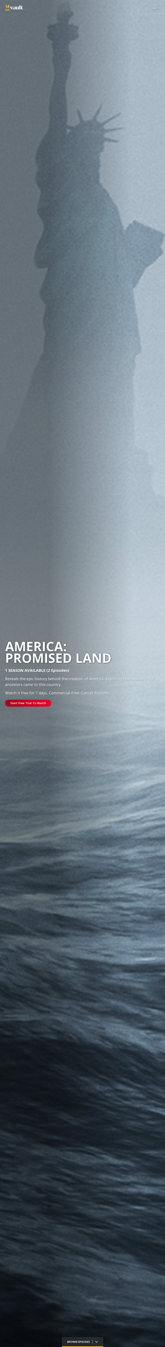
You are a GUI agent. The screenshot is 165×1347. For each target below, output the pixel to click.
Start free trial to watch (28, 703)
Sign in (156, 8)
